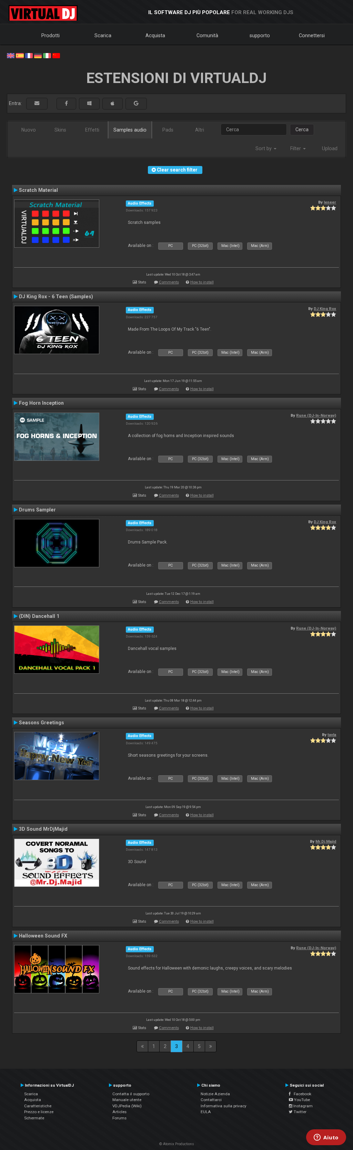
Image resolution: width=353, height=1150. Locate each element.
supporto (260, 35)
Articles (119, 1111)
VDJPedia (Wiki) (127, 1106)
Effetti (92, 130)
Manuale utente (126, 1099)
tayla (331, 734)
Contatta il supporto (130, 1093)
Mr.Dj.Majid (325, 841)
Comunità (207, 35)
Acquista (155, 35)
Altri (199, 130)
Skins (60, 130)
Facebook (301, 1093)
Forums (119, 1118)
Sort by (264, 148)
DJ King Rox (325, 308)
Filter (296, 148)
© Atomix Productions (176, 1144)
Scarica (102, 35)
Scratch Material (38, 190)
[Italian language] (47, 55)
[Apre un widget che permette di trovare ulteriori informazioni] (326, 1138)
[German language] (38, 55)
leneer (330, 202)
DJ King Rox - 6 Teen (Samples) (56, 296)
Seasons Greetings (41, 722)
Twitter (299, 1111)
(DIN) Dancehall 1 (39, 616)
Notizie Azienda (215, 1093)
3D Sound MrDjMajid (43, 829)
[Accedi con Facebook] (66, 103)
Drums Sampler (37, 509)
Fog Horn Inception (41, 403)
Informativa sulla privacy (223, 1106)
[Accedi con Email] (37, 103)
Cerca (302, 129)
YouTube (301, 1099)
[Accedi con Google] (136, 103)
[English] (10, 55)
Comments (169, 282)
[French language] (29, 55)
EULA (206, 1111)
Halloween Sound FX (43, 936)
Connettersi (312, 35)
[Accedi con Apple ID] (112, 103)
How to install (202, 282)
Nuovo (28, 130)
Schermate (34, 1118)
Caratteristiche (37, 1106)
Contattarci (211, 1099)
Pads (167, 130)
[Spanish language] (19, 55)
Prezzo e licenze (38, 1111)
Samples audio (130, 130)
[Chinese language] (56, 55)
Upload (329, 148)
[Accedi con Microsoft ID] (89, 103)
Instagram (302, 1106)
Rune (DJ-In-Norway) (316, 415)
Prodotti (50, 35)
